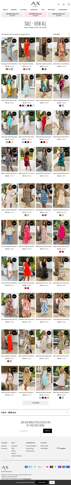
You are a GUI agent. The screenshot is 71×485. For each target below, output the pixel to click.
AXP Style (3, 446)
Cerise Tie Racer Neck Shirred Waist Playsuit (61, 246)
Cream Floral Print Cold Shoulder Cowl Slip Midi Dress (9, 283)
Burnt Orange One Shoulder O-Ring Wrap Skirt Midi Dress (9, 356)
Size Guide (14, 446)
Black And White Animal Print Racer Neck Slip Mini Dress (9, 173)
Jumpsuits (34, 9)
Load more (35, 403)
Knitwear (51, 9)
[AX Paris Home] (35, 4)
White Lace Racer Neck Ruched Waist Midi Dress (27, 137)
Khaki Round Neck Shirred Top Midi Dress (27, 210)
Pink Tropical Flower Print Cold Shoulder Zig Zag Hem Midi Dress (9, 319)
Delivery (14, 451)
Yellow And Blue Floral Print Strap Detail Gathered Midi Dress (44, 100)
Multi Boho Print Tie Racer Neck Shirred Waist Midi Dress (61, 283)
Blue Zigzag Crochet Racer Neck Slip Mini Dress (44, 210)
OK (52, 482)
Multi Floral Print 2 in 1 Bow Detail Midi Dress (27, 173)
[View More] (33, 105)
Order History (44, 448)
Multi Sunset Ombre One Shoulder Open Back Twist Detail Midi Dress (9, 100)
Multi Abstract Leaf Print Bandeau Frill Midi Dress (61, 64)
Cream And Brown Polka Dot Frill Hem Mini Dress (9, 210)
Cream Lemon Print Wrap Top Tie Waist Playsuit (27, 392)
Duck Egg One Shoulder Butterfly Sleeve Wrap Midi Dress (9, 64)
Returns (14, 453)
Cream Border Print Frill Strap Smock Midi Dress (61, 319)
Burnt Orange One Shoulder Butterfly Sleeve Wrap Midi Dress (27, 64)
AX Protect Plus (30, 451)
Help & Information (17, 456)
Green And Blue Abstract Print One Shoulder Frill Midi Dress (61, 173)
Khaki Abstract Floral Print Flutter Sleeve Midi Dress (61, 137)
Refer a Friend (44, 446)
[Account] (62, 4)
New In (5, 9)
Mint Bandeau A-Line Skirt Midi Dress (27, 100)
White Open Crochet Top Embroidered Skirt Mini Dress (61, 392)
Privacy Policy (29, 448)
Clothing (23, 9)
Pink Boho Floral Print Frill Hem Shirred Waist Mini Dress (27, 319)
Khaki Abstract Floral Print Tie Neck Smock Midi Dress (44, 173)
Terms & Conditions (31, 446)
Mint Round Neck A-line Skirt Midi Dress (44, 392)
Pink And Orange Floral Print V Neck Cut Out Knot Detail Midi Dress (27, 246)
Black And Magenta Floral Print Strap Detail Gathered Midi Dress (61, 100)
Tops (43, 9)
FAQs (13, 448)
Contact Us (4, 448)
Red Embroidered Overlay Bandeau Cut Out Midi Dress (44, 137)
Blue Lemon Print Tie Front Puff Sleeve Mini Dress (61, 356)
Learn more (41, 482)
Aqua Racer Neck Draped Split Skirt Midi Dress (9, 137)
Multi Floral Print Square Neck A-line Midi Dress (44, 356)
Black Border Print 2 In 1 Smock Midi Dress (44, 283)
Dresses (14, 9)
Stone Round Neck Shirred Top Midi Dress (61, 210)
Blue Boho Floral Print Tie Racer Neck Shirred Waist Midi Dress (44, 319)
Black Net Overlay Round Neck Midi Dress (44, 64)
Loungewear (62, 9)
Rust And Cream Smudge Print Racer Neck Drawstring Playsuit (9, 392)
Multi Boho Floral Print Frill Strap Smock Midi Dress (44, 246)
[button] (35, 412)
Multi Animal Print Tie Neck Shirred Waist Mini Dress (27, 356)
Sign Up (47, 431)
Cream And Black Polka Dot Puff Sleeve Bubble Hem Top (9, 246)
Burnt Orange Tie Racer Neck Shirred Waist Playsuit (27, 283)
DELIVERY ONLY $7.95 (12, 14)
